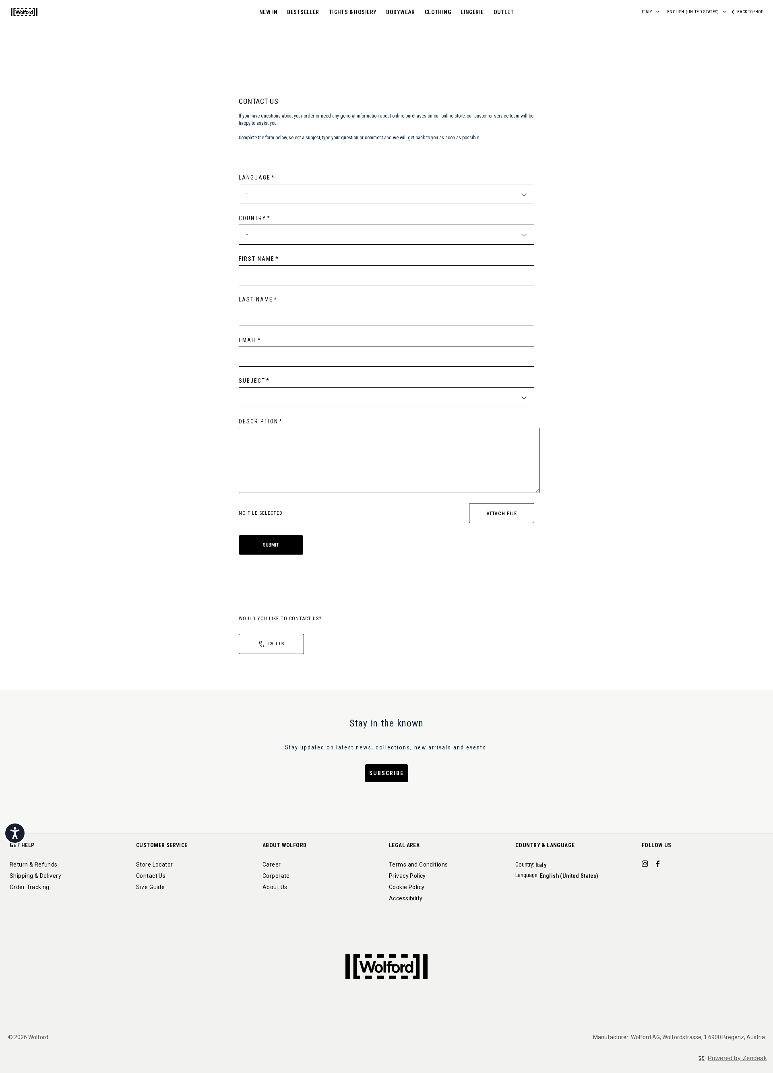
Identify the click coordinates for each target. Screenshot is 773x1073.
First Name (257, 259)
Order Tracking (30, 887)
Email (248, 340)
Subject (252, 381)
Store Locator (154, 864)
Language (255, 177)
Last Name (256, 299)
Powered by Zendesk (737, 1057)
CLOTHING (438, 12)
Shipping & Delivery (35, 876)
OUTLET (504, 12)
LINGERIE (472, 12)
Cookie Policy (406, 887)
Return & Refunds (34, 864)
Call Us (276, 643)
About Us (274, 887)
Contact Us (150, 876)
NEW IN (268, 12)
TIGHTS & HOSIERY (353, 12)
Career (271, 864)
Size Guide (150, 887)
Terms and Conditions (418, 864)
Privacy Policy (407, 876)
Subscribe (386, 773)
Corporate (276, 876)
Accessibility (405, 898)
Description (258, 421)
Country (252, 218)
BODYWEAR (400, 12)
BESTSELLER (303, 12)
